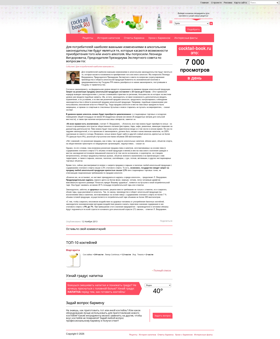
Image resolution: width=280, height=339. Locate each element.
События (70, 66)
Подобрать (193, 29)
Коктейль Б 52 (74, 250)
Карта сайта (240, 2)
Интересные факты (186, 37)
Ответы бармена (134, 37)
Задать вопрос (162, 315)
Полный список (162, 270)
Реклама (228, 2)
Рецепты (88, 37)
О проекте (216, 2)
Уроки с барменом (159, 37)
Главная (204, 2)
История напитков (108, 37)
